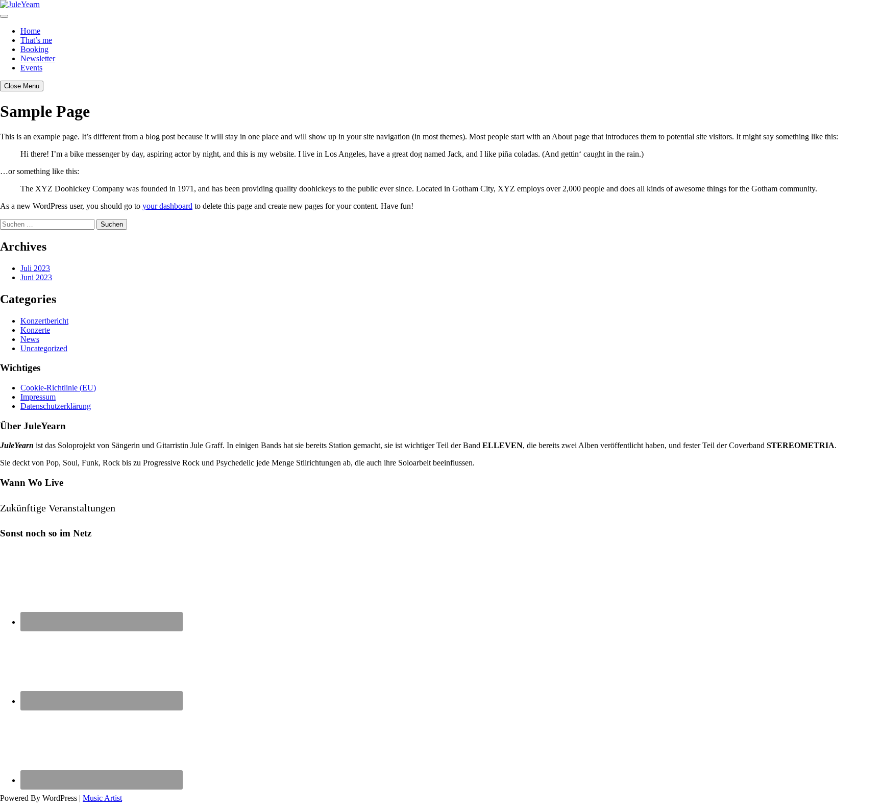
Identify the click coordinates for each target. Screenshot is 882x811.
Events (31, 67)
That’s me (36, 40)
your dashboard (167, 206)
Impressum (38, 396)
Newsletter (37, 58)
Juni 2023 (36, 277)
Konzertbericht (44, 320)
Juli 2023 (35, 268)
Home (30, 31)
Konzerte (35, 330)
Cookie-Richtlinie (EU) (58, 387)
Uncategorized (43, 348)
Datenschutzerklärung (55, 406)
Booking (34, 49)
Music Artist (102, 798)
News (29, 339)
